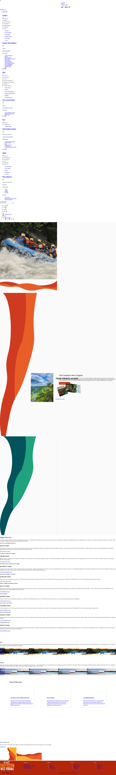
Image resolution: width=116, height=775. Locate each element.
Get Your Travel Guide (60, 398)
